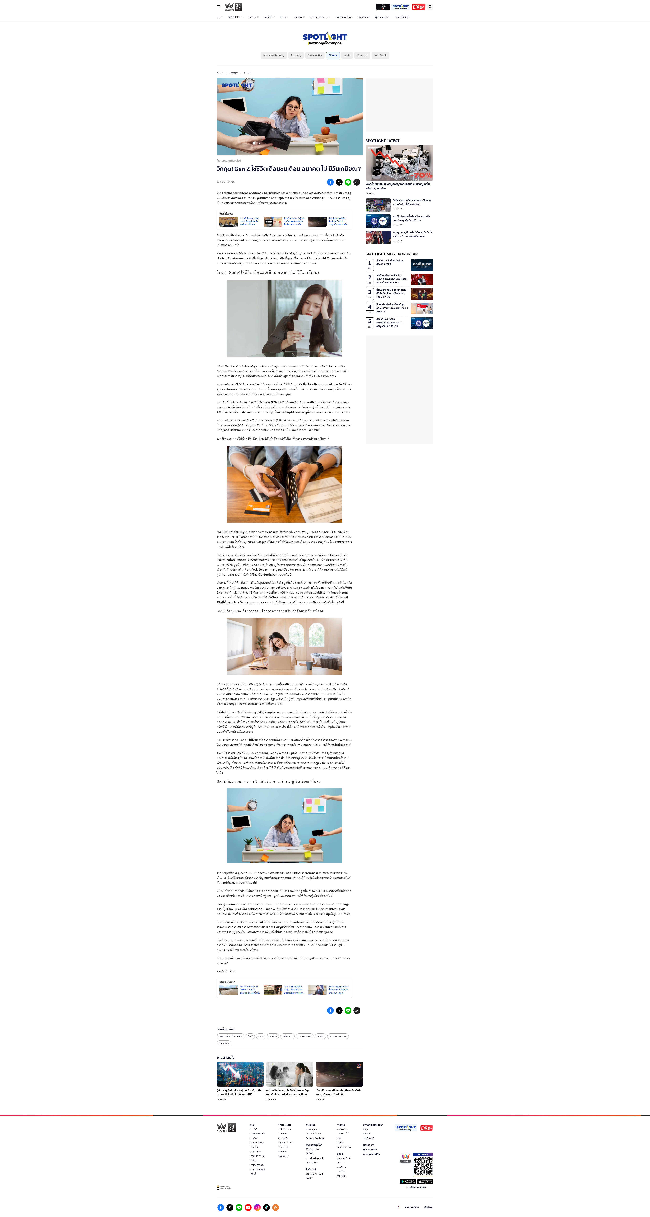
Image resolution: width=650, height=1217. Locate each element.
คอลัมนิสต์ (282, 1151)
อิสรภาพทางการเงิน (337, 1036)
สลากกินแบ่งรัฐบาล (319, 17)
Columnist (362, 55)
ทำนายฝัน (341, 1176)
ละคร (339, 1138)
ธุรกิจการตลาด (285, 1129)
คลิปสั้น (340, 1142)
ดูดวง (283, 17)
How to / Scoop (313, 1133)
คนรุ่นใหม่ (273, 1036)
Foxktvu (230, 971)
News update (312, 1129)
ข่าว (219, 17)
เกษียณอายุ (287, 1036)
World (347, 55)
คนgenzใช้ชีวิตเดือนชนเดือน (230, 1036)
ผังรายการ (364, 17)
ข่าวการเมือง (255, 1151)
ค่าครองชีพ (224, 1043)
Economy (296, 55)
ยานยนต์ (298, 17)
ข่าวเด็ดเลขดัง (369, 1138)
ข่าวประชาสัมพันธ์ (257, 1169)
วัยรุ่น (260, 1036)
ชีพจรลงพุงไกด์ (343, 17)
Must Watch (380, 55)
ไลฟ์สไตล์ (268, 17)
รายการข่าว (342, 1129)
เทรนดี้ (309, 1178)
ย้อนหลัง (367, 1133)
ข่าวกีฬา (253, 1160)
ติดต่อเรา (428, 1207)
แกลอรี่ (253, 1174)
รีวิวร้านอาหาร (312, 1149)
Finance (333, 55)
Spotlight (234, 72)
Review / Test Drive (315, 1138)
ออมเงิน (320, 1036)
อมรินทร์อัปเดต (344, 1147)
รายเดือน (341, 1171)
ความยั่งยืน (283, 1138)
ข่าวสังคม (254, 1138)
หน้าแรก (220, 72)
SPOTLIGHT (234, 17)
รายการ (252, 17)
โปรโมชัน (309, 1153)
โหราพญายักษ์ (343, 1158)
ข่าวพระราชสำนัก (257, 1133)
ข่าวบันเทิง (254, 1147)
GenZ (250, 1036)
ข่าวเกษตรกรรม (257, 1165)
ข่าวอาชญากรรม (257, 1156)
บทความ (340, 1162)
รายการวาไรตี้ (343, 1133)
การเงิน (247, 72)
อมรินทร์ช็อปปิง (401, 17)
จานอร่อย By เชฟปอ (315, 1158)
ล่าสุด (365, 1129)
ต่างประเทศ (283, 1147)
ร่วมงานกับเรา (412, 1207)
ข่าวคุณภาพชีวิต (257, 1142)
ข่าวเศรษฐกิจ (283, 1133)
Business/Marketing (273, 55)
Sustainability (315, 55)
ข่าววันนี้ (253, 1129)
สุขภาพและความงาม (315, 1173)
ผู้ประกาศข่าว (381, 17)
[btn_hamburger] (218, 7)
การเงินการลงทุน (286, 1142)
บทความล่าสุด (312, 1162)
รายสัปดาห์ (342, 1167)
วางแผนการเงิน (304, 1036)
